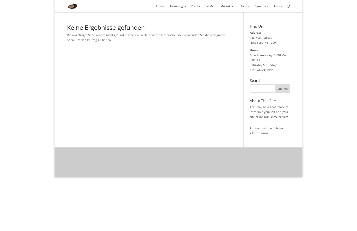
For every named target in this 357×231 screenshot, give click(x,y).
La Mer (210, 6)
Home (160, 6)
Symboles (261, 6)
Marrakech (228, 6)
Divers (195, 6)
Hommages (178, 6)
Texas (278, 6)
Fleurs (245, 6)
